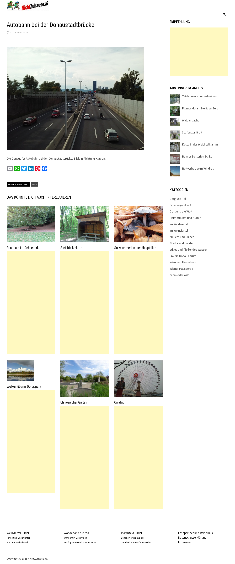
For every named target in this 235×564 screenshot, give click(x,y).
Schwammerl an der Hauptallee (135, 248)
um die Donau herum (183, 256)
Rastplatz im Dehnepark (23, 248)
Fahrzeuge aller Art (182, 205)
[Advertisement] (31, 302)
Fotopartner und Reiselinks (195, 533)
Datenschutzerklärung (192, 537)
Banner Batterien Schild (197, 156)
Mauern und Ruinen (182, 237)
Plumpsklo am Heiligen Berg (200, 108)
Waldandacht (190, 120)
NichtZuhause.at (37, 558)
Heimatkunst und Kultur (185, 218)
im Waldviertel (179, 224)
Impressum (185, 542)
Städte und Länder (182, 243)
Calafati (119, 402)
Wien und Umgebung (183, 262)
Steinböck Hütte (71, 248)
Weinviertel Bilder (18, 533)
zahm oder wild (179, 275)
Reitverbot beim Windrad (198, 168)
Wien (34, 184)
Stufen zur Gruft (192, 132)
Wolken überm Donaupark (24, 386)
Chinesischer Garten (73, 402)
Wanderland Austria (76, 533)
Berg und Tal (178, 199)
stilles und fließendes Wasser (188, 250)
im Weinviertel (179, 230)
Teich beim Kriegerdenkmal (199, 96)
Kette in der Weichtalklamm (200, 144)
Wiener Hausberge (181, 269)
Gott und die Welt (181, 211)
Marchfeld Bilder (131, 533)
